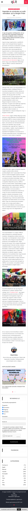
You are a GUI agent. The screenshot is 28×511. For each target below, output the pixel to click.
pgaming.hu (19, 499)
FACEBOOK (14, 450)
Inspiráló (4, 471)
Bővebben (24, 509)
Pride (15, 9)
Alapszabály (14, 495)
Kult (3, 476)
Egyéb (3, 467)
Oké (19, 509)
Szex (3, 482)
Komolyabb (11, 9)
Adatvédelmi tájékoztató (14, 496)
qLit (3, 480)
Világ (18, 9)
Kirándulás (6, 411)
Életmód (4, 469)
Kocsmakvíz (6, 407)
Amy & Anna (12, 17)
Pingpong (5, 409)
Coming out (5, 465)
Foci (4, 413)
